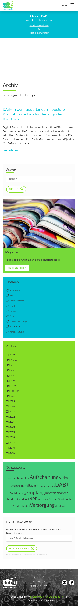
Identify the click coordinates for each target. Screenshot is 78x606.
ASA (11, 295)
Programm (14, 326)
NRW (40, 499)
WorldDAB (60, 505)
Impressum (39, 581)
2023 (12, 411)
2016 (12, 447)
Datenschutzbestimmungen (34, 554)
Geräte (13, 311)
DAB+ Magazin (16, 300)
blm (41, 485)
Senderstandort (21, 505)
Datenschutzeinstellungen (39, 600)
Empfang (14, 306)
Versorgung (42, 505)
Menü (65, 5)
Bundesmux (49, 485)
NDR (33, 498)
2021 (12, 421)
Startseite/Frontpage (10, 5)
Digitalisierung (18, 493)
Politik (12, 316)
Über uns (38, 577)
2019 (12, 432)
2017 (12, 442)
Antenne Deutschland (19, 478)
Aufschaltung (44, 477)
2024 (12, 406)
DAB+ (62, 484)
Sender (53, 499)
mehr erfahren (17, 267)
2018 (12, 437)
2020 (12, 427)
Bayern (33, 485)
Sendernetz (64, 499)
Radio (45, 499)
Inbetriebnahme (56, 493)
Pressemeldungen (18, 321)
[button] (7, 599)
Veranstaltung (16, 331)
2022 (12, 416)
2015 (12, 453)
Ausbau (64, 477)
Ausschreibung (18, 485)
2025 (12, 401)
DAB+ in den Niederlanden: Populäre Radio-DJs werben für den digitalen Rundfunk (34, 114)
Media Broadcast (18, 499)
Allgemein (14, 290)
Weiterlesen (12, 150)
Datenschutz (39, 586)
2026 (12, 354)
